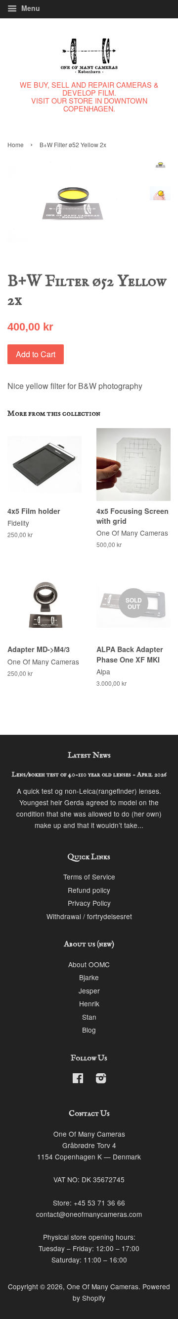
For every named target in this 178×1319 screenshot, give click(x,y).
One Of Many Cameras (102, 1286)
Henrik (89, 1003)
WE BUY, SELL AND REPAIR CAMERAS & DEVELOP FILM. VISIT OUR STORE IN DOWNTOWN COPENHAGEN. (89, 96)
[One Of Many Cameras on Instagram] (100, 1080)
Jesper (89, 990)
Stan (89, 1017)
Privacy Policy (89, 903)
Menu (29, 8)
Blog (89, 1030)
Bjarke (89, 977)
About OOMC (89, 964)
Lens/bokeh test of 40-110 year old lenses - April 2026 (89, 774)
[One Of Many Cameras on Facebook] (78, 1080)
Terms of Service (89, 876)
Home (15, 144)
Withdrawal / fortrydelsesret (89, 916)
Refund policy (89, 890)
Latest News (89, 756)
